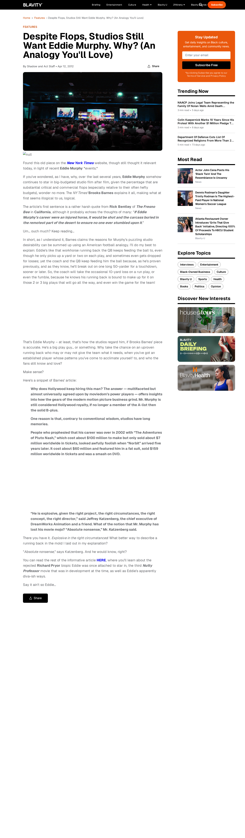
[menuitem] (147, 5)
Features (39, 18)
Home (26, 18)
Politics (199, 286)
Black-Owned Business (195, 272)
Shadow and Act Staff (41, 66)
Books (184, 286)
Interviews (187, 264)
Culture (221, 272)
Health (217, 279)
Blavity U (186, 279)
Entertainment (209, 264)
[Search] (201, 5)
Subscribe (217, 4)
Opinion (216, 286)
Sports (202, 279)
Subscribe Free (206, 65)
